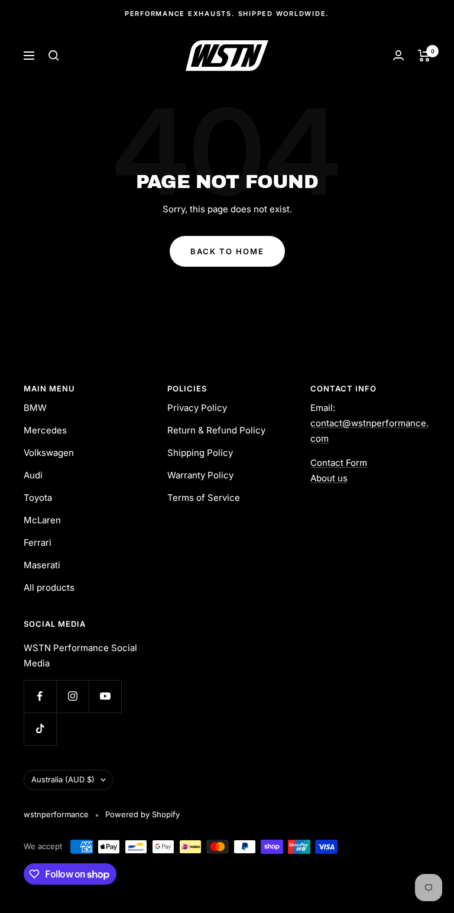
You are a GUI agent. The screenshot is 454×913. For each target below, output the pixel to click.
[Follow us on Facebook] (40, 696)
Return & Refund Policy (216, 430)
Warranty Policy (200, 475)
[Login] (398, 55)
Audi (33, 475)
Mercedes (45, 430)
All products (49, 587)
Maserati (42, 565)
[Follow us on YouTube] (105, 696)
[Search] (53, 55)
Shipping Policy (200, 452)
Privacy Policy (197, 407)
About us (329, 478)
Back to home (227, 251)
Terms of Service (203, 497)
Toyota (38, 497)
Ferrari (37, 542)
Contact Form (338, 462)
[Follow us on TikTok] (40, 729)
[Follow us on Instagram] (72, 696)
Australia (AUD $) (63, 779)
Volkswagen (49, 452)
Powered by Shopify (142, 814)
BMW (35, 407)
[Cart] (424, 55)
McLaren (42, 520)
